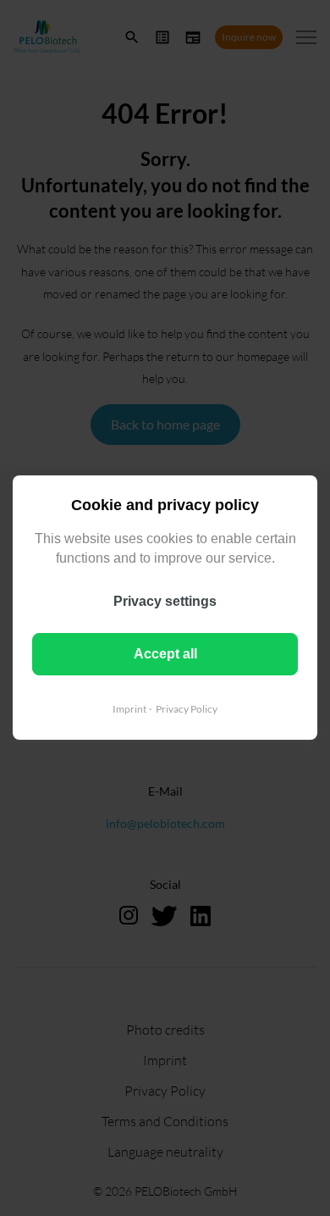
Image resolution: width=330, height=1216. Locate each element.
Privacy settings (165, 601)
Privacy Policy (186, 708)
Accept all (165, 654)
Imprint (129, 708)
